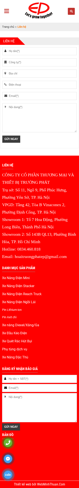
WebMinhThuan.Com (51, 484)
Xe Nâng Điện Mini (16, 278)
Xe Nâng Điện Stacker (18, 286)
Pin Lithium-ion (12, 309)
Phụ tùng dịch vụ (14, 349)
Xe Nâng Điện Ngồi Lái (19, 302)
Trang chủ (8, 26)
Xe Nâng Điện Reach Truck (22, 294)
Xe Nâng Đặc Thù (15, 357)
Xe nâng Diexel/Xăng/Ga (20, 325)
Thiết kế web (23, 484)
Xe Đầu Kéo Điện (14, 333)
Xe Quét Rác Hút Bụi (17, 341)
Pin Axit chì (9, 317)
